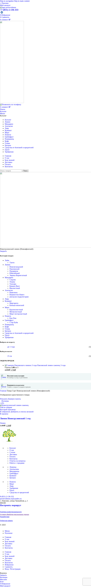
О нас (11, 450)
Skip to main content (22, 1)
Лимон (7, 265)
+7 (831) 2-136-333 (9, 10)
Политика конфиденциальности (11, 512)
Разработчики (4, 516)
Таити (11, 263)
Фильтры (5, 401)
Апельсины (14, 469)
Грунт (7, 335)
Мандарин (9, 278)
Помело (8, 316)
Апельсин (9, 290)
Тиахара (12, 284)
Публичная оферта (6, 521)
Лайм (7, 260)
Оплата (12, 457)
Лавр (7, 299)
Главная (3, 391)
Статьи (12, 452)
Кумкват (8, 301)
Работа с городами (16, 463)
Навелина (13, 292)
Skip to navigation (7, 1)
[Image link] (9, 444)
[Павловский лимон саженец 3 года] (21, 365)
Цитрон (8, 331)
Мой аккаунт (5, 5)
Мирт (7, 307)
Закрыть (3, 251)
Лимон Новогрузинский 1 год (15, 418)
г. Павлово (4, 3)
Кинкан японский (16, 305)
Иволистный (14, 288)
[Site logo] (8, 7)
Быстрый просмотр (8, 410)
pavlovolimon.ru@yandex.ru (11, 499)
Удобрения (9, 337)
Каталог (3, 111)
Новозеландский (16, 267)
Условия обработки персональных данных (14, 514)
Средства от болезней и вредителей (19, 333)
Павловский (14, 269)
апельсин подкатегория (18, 297)
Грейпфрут (9, 320)
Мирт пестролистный (18, 314)
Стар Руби (13, 322)
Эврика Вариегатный (18, 275)
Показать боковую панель (10, 399)
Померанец (9, 325)
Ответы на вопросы (17, 461)
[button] (4, 414)
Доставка (13, 454)
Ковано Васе (14, 286)
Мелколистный (15, 312)
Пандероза (13, 271)
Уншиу (12, 282)
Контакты (13, 459)
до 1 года (11, 347)
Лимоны (12, 467)
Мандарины (14, 471)
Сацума (12, 280)
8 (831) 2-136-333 (7, 497)
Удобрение (13, 488)
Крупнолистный (16, 310)
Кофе (7, 327)
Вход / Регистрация (12, 569)
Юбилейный (14, 273)
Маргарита (13, 303)
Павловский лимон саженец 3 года (51, 365)
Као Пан (12, 318)
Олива (7, 329)
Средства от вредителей (19, 492)
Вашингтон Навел (16, 295)
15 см (9, 356)
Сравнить (9, 567)
